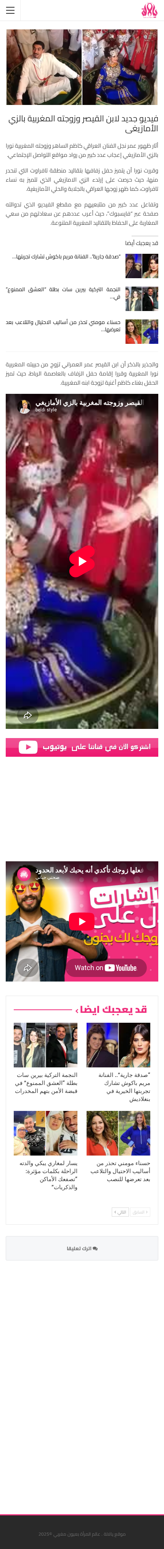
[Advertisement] (101, 1382)
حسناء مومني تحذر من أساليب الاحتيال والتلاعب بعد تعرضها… (63, 325)
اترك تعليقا (80, 1248)
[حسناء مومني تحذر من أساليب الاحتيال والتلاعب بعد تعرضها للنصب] (142, 331)
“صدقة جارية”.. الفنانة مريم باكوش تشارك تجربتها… (66, 256)
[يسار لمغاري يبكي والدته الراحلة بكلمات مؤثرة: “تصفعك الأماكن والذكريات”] (45, 1133)
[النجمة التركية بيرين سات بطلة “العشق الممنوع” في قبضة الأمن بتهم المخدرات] (142, 299)
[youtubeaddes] (82, 746)
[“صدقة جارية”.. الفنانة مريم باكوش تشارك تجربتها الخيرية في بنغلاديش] (142, 266)
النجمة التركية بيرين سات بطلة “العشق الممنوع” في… (63, 292)
